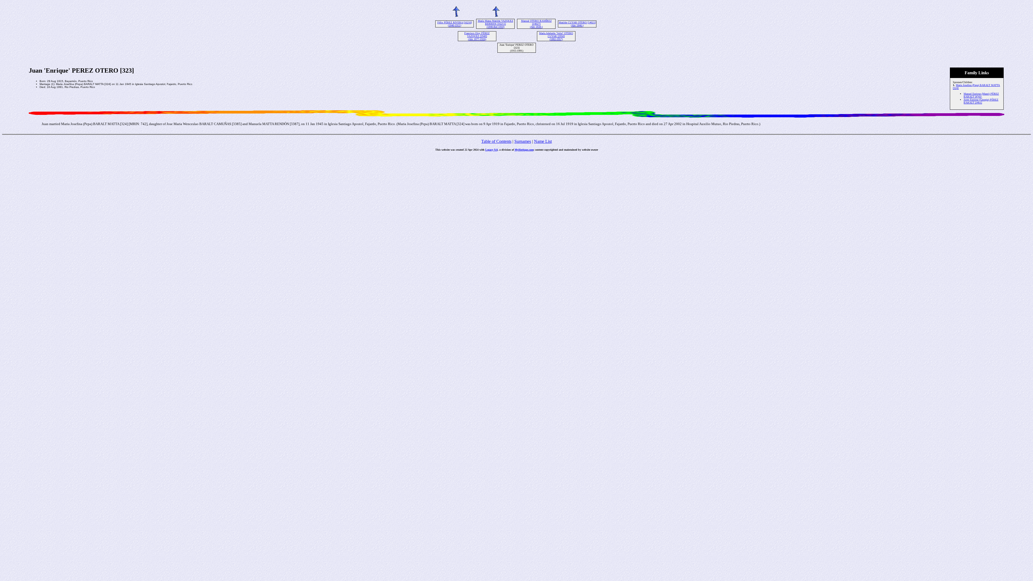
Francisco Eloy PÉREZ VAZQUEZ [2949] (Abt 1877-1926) (477, 36)
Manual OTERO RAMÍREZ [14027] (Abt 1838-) (536, 23)
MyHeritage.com (524, 149)
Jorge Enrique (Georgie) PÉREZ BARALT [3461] (981, 101)
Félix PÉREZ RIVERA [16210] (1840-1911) (454, 24)
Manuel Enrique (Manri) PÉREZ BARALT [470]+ (981, 95)
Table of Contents (496, 141)
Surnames (522, 141)
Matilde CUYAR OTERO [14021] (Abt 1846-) (577, 24)
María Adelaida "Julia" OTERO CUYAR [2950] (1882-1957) (556, 36)
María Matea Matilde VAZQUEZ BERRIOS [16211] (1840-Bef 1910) (495, 23)
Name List (543, 141)
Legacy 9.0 (491, 149)
